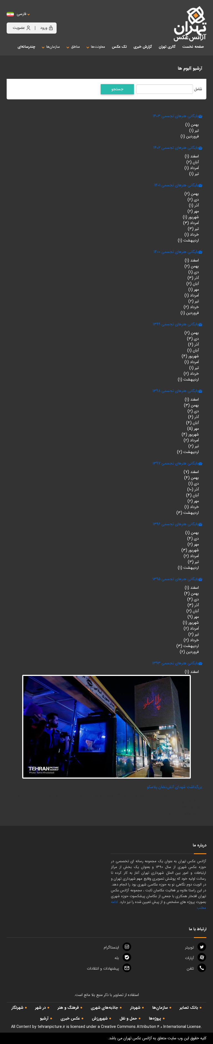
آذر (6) (193, 344)
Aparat (189, 958)
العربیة (52, 19)
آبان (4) (192, 423)
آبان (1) (193, 350)
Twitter (189, 947)
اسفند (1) (192, 156)
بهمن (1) (192, 125)
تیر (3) (193, 229)
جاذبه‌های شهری (104, 1008)
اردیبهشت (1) (188, 240)
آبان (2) (192, 162)
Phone (190, 968)
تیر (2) (193, 301)
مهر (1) (193, 289)
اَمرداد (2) (191, 440)
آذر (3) (193, 278)
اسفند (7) (191, 472)
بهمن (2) (191, 194)
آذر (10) (193, 489)
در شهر (40, 1008)
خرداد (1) (191, 235)
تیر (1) (194, 130)
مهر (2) (193, 211)
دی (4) (193, 538)
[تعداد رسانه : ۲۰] (106, 726)
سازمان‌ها (160, 1008)
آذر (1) (194, 205)
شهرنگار (17, 1008)
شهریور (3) (190, 550)
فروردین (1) (190, 136)
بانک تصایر (189, 1008)
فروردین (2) (189, 652)
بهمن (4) (191, 478)
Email (103, 968)
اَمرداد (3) (191, 223)
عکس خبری (70, 1018)
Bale (117, 958)
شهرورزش (100, 1018)
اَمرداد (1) (191, 168)
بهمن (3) (191, 405)
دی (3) (193, 339)
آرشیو (44, 1018)
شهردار (135, 1008)
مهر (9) (193, 617)
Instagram (111, 947)
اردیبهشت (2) (188, 452)
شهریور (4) (190, 356)
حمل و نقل (128, 1018)
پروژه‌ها (155, 1018)
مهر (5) (193, 429)
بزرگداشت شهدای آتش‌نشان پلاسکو (174, 787)
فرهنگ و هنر (68, 1008)
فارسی (21, 14)
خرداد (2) (191, 307)
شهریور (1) (191, 217)
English (38, 19)
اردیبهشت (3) (187, 513)
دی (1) (193, 272)
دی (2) (193, 200)
